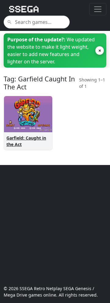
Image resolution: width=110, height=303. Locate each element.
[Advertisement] (55, 225)
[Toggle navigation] (97, 9)
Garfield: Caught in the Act (26, 141)
